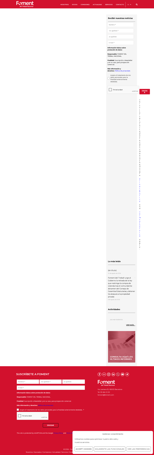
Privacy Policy (139, 190)
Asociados (37, 452)
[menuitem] (129, 4)
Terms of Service (140, 224)
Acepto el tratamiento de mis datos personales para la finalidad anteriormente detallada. (120, 78)
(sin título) (112, 270)
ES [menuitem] (128, 4)
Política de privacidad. (122, 71)
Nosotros (29, 452)
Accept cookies (84, 449)
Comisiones (47, 452)
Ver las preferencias (139, 449)
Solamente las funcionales (109, 449)
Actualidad (56, 452)
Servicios (64, 452)
